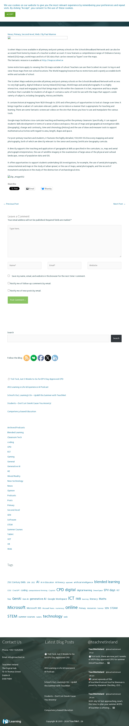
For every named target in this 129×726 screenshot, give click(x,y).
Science (100, 608)
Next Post (119, 204)
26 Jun (91, 675)
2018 (28, 582)
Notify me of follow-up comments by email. (30, 283)
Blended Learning (15, 432)
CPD (9, 447)
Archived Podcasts (16, 427)
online (71, 607)
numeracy (60, 608)
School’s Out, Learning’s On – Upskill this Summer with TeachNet (36, 395)
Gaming (10, 456)
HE (8, 471)
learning (85, 599)
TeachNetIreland (96, 649)
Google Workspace (57, 599)
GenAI (16, 598)
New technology (15, 481)
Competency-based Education (21, 411)
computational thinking (38, 590)
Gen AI (25, 599)
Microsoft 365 (34, 608)
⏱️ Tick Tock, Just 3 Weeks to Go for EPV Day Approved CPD (35, 379)
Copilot (52, 590)
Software (11, 519)
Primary (17, 34)
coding (10, 442)
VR (8, 544)
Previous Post (11, 204)
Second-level (28, 34)
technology (52, 616)
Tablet (10, 534)
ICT (71, 598)
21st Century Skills (16, 582)
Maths (102, 599)
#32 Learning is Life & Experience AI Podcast (27, 387)
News (10, 34)
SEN (9, 515)
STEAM (114, 608)
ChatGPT (16, 590)
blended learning (107, 582)
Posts (9, 500)
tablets (39, 617)
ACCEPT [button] (10, 14)
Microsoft (16, 608)
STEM (10, 524)
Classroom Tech (14, 437)
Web (37, 34)
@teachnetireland (113, 649)
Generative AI (13, 466)
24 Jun (91, 697)
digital (70, 590)
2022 (33, 582)
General (11, 461)
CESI (9, 590)
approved (69, 582)
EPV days (109, 590)
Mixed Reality (13, 476)
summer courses (27, 617)
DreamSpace (98, 590)
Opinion (11, 490)
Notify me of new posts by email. (25, 290)
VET (9, 539)
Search (10, 332)
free (9, 599)
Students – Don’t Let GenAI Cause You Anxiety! (29, 403)
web (65, 617)
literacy (94, 599)
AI (37, 582)
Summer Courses (14, 529)
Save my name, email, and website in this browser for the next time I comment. (48, 276)
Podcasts (11, 495)
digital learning (84, 590)
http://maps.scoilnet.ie (52, 60)
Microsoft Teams (48, 608)
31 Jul (91, 652)
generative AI (38, 599)
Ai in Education (47, 582)
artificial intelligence (83, 582)
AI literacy (60, 582)
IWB (78, 599)
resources (91, 608)
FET (9, 451)
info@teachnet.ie (16, 657)
